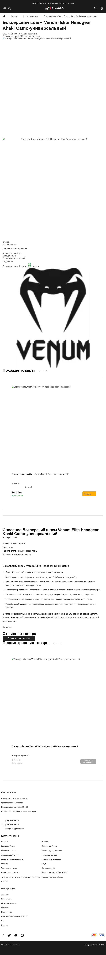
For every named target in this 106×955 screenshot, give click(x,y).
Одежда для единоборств (12, 859)
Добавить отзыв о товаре (19, 638)
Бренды (4, 881)
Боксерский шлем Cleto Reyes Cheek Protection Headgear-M (40, 474)
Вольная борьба (48, 868)
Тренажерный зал (49, 855)
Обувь (44, 864)
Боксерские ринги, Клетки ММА (55, 872)
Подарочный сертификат (52, 877)
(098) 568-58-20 (12, 825)
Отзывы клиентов (8, 903)
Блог (3, 921)
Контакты (5, 908)
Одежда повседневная (51, 859)
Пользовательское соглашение (14, 916)
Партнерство (6, 912)
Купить (87, 494)
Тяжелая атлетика (9, 868)
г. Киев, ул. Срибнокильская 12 (14, 798)
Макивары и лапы (8, 850)
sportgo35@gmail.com (14, 829)
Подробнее (8, 262)
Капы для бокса (8, 846)
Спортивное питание (10, 872)
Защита (45, 842)
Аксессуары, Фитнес (9, 855)
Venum (12, 256)
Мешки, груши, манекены (52, 850)
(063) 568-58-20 (38, 3)
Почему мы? (6, 899)
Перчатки (5, 842)
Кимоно (4, 864)
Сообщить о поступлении (15, 249)
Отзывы (7, 34)
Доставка (5, 894)
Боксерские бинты (49, 846)
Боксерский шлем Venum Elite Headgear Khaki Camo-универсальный (45, 746)
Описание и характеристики (24, 34)
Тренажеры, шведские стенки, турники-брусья (20, 877)
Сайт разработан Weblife (94, 945)
